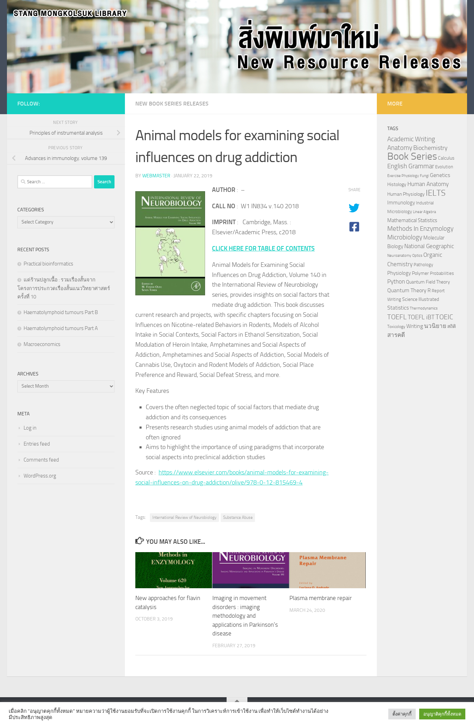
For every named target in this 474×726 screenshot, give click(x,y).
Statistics (398, 307)
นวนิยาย (435, 325)
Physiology (399, 273)
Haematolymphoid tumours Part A (61, 328)
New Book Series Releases (172, 103)
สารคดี (396, 334)
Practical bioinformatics (48, 264)
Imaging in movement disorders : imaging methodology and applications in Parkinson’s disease (245, 615)
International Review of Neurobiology (184, 517)
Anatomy (399, 148)
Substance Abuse (238, 517)
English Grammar (410, 166)
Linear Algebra (424, 212)
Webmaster (156, 176)
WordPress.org (40, 476)
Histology (396, 184)
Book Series (412, 156)
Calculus (446, 158)
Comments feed (41, 460)
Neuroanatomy (399, 255)
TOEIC (444, 317)
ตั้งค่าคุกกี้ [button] (402, 714)
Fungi (424, 176)
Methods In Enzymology (420, 229)
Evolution (444, 166)
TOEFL (397, 317)
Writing (414, 326)
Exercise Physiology (403, 176)
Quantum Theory (406, 290)
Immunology (401, 203)
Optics (417, 255)
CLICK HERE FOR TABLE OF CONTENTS (263, 248)
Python (396, 281)
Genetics (440, 175)
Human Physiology (406, 194)
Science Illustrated (420, 299)
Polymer (420, 273)
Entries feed (37, 444)
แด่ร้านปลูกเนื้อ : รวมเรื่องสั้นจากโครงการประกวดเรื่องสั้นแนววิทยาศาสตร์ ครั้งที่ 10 (63, 288)
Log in (30, 428)
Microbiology (404, 237)
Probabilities (442, 273)
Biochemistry (430, 148)
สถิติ (451, 326)
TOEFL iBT (421, 317)
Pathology (423, 264)
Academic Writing (411, 139)
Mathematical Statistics (412, 220)
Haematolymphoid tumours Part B (61, 312)
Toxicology (396, 326)
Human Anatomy (428, 184)
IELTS (436, 193)
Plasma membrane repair (320, 597)
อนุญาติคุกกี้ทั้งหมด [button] (442, 714)
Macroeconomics (42, 344)
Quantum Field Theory (428, 282)
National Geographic (429, 246)
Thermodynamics (424, 308)
